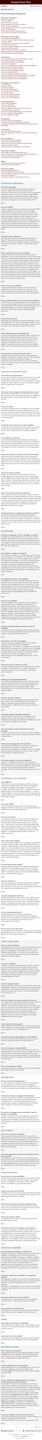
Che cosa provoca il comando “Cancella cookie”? (14, 32)
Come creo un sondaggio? (8, 64)
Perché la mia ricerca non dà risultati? (11, 142)
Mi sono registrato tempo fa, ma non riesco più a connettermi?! (17, 27)
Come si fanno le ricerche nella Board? (11, 140)
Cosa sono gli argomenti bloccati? (10, 96)
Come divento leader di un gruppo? (10, 110)
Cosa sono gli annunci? (7, 92)
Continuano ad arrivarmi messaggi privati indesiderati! (15, 122)
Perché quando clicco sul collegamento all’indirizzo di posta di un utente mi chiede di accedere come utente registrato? (21, 52)
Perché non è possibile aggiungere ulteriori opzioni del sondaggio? (19, 65)
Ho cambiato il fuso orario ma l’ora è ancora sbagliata (15, 43)
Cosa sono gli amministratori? (9, 103)
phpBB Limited (7, 1354)
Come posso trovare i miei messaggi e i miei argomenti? (16, 146)
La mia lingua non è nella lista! (9, 45)
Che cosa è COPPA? (6, 21)
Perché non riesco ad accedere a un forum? (12, 69)
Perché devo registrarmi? (7, 19)
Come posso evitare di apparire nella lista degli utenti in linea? (17, 40)
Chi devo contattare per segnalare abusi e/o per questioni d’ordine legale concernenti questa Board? (20, 174)
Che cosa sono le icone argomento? (10, 97)
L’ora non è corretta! (6, 41)
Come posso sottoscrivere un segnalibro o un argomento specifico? (19, 154)
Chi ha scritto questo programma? (10, 170)
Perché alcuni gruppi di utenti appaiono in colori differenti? (16, 111)
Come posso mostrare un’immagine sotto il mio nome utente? (17, 46)
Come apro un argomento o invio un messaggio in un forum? (17, 59)
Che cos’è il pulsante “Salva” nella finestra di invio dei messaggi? (18, 75)
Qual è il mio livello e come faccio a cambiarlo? (13, 50)
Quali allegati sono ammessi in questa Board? (13, 163)
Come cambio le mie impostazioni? (10, 38)
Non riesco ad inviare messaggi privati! (11, 120)
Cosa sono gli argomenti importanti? (10, 94)
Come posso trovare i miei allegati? (10, 164)
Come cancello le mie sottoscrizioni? (10, 157)
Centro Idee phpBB (6, 1371)
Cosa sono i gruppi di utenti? (8, 106)
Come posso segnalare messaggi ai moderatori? (14, 74)
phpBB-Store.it (25, 1436)
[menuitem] (5, 6)
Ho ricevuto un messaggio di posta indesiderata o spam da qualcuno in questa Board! (20, 124)
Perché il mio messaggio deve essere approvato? (14, 77)
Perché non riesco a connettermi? (10, 26)
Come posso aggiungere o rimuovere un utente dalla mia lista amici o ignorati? (19, 133)
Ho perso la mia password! (8, 29)
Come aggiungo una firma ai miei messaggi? (13, 62)
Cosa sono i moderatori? (7, 105)
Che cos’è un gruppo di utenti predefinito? (12, 113)
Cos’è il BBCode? (5, 84)
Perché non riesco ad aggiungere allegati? (12, 70)
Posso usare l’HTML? (6, 86)
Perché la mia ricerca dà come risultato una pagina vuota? (16, 143)
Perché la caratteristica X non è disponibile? (12, 172)
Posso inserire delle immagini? (9, 89)
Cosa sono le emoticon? (7, 87)
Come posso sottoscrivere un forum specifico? (13, 155)
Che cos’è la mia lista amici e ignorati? (11, 131)
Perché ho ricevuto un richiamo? (9, 72)
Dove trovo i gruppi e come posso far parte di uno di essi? (16, 108)
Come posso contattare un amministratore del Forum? (15, 177)
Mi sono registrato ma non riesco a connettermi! (13, 24)
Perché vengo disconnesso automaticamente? (13, 31)
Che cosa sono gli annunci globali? (10, 91)
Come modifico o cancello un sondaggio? (12, 67)
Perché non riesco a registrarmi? (9, 22)
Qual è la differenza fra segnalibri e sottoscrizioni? (14, 152)
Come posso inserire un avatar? (9, 48)
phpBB (15, 1434)
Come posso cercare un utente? (9, 145)
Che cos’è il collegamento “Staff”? (10, 115)
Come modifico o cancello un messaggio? (12, 60)
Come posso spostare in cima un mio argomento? (14, 78)
